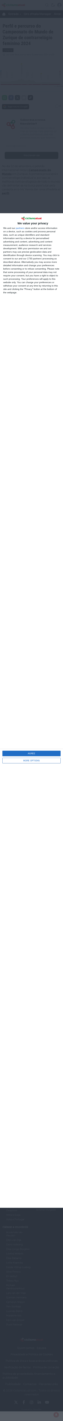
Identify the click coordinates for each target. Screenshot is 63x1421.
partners (20, 228)
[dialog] (31, 710)
